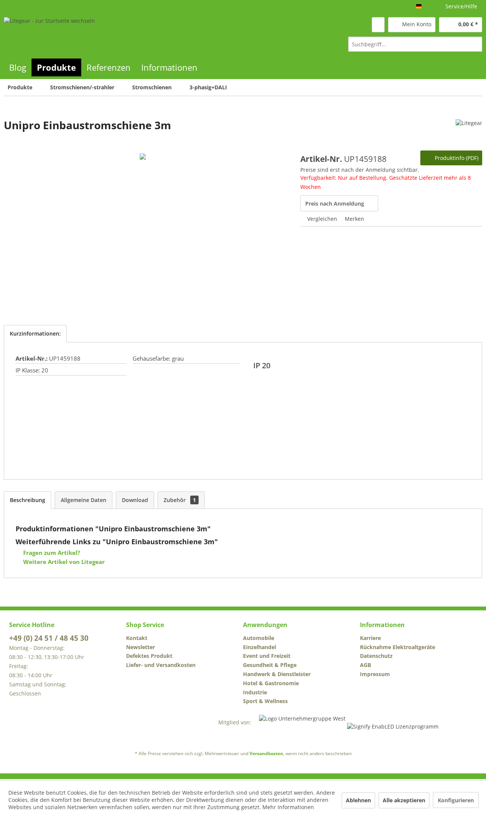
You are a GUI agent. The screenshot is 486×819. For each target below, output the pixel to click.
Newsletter (140, 647)
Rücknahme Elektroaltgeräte (397, 647)
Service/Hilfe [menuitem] (461, 6)
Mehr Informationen (288, 807)
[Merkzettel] (378, 24)
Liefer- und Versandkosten (161, 665)
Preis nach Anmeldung (334, 203)
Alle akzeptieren (404, 800)
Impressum (375, 674)
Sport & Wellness (265, 701)
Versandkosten (266, 753)
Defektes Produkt (149, 655)
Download (135, 500)
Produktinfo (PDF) (455, 158)
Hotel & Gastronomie (271, 683)
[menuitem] (415, 44)
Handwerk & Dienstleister (277, 674)
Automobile (258, 638)
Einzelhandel (259, 647)
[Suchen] (475, 44)
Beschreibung (27, 500)
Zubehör (180, 500)
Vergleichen (321, 218)
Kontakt (136, 638)
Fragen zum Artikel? (51, 552)
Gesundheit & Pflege (270, 665)
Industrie (255, 692)
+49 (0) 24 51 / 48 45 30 (48, 638)
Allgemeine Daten (83, 500)
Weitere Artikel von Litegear (63, 562)
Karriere (370, 638)
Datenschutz (376, 655)
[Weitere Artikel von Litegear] (469, 132)
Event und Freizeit (266, 655)
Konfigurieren (456, 800)
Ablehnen (358, 800)
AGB (365, 665)
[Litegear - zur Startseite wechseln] (49, 34)
